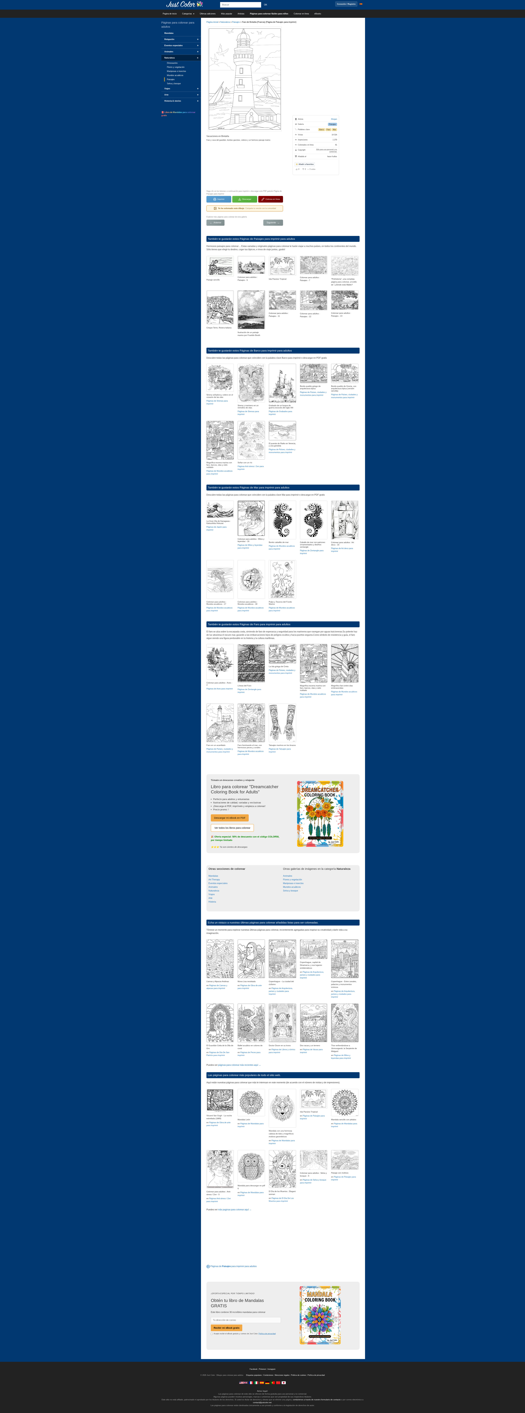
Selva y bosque (290, 891)
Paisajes (236, 22)
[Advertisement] (244, 165)
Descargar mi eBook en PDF (229, 818)
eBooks (317, 13)
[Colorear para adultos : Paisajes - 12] (313, 309)
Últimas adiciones (208, 13)
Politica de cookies (298, 1375)
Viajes (211, 894)
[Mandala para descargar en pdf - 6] (251, 1181)
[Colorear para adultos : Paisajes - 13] (344, 309)
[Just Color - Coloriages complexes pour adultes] (251, 1383)
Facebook (254, 1369)
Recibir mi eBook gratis (226, 1327)
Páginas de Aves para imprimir (219, 689)
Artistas (241, 13)
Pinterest (263, 1369)
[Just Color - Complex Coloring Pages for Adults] (243, 1383)
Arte (210, 898)
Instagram (271, 1369)
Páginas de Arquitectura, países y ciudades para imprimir (281, 991)
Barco (321, 130)
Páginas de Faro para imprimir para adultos (265, 624)
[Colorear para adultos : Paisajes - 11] (282, 309)
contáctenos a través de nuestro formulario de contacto (317, 1399)
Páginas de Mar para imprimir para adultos (264, 487)
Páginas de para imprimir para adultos (233, 1266)
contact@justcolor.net (262, 1402)
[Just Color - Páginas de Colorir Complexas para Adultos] (273, 1383)
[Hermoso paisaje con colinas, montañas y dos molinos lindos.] (344, 1169)
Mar (334, 130)
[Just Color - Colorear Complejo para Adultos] (262, 1383)
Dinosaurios (172, 63)
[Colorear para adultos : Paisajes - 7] (313, 273)
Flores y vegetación (292, 879)
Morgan (334, 119)
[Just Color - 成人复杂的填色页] (278, 1383)
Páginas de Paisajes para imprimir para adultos (267, 238)
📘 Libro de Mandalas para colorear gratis (178, 114)
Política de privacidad (267, 1334)
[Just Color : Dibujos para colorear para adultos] (185, 4)
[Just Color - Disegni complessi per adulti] (256, 1383)
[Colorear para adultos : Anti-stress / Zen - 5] (220, 1187)
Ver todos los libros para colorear (232, 828)
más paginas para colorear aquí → (234, 1209)
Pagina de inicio (170, 13)
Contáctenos (268, 1375)
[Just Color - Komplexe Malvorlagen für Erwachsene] (267, 1383)
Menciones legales (282, 1375)
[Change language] (361, 4)
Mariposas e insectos (293, 883)
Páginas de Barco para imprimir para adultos (266, 350)
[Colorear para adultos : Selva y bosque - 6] (313, 1169)
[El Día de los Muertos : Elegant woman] (282, 1187)
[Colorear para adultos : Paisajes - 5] (251, 273)
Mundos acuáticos (292, 887)
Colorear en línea (301, 13)
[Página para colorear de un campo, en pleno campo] (220, 276)
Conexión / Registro (346, 4)
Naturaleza (225, 22)
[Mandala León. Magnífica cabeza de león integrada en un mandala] (251, 1115)
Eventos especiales (218, 883)
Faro (328, 130)
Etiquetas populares (254, 1375)
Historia (212, 902)
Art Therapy (214, 879)
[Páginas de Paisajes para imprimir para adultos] (208, 1266)
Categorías (187, 13)
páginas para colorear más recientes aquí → (239, 1065)
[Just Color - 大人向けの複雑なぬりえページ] (284, 1383)
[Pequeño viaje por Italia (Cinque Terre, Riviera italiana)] (220, 323)
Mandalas (213, 876)
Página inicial (212, 22)
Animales (213, 887)
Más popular (226, 13)
